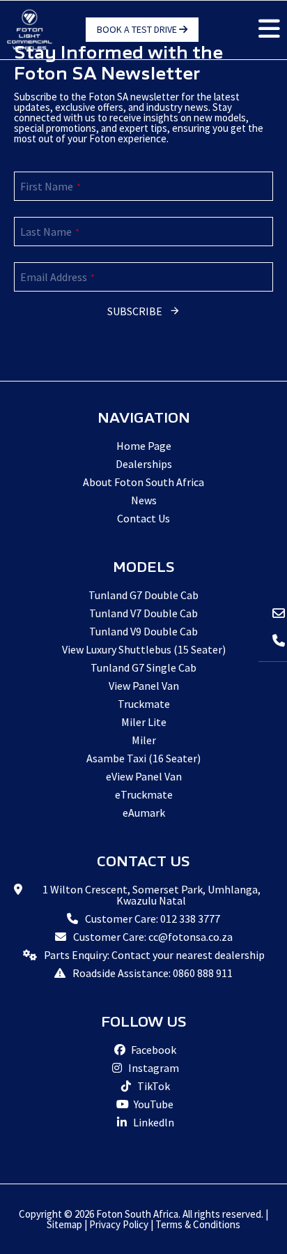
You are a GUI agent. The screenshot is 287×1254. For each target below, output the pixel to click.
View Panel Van (144, 686)
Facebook (152, 1050)
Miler (144, 740)
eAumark (144, 812)
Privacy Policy (118, 1224)
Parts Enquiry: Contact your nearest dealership (154, 954)
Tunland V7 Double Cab (143, 613)
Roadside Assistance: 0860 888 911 (152, 973)
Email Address (57, 277)
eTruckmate (144, 794)
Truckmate (144, 704)
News (144, 500)
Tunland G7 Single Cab (143, 667)
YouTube (152, 1104)
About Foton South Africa (143, 482)
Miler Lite (143, 722)
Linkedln (152, 1122)
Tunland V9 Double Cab (143, 631)
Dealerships (144, 464)
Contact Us (143, 518)
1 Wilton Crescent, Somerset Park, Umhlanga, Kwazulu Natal (151, 895)
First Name (50, 186)
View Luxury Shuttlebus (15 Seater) (144, 649)
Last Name (49, 232)
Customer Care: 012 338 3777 (152, 918)
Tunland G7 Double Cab (143, 595)
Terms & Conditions (197, 1224)
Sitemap (64, 1224)
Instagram (152, 1068)
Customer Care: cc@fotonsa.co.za (153, 936)
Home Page (143, 446)
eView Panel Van (144, 776)
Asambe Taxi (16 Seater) (143, 758)
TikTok (152, 1086)
